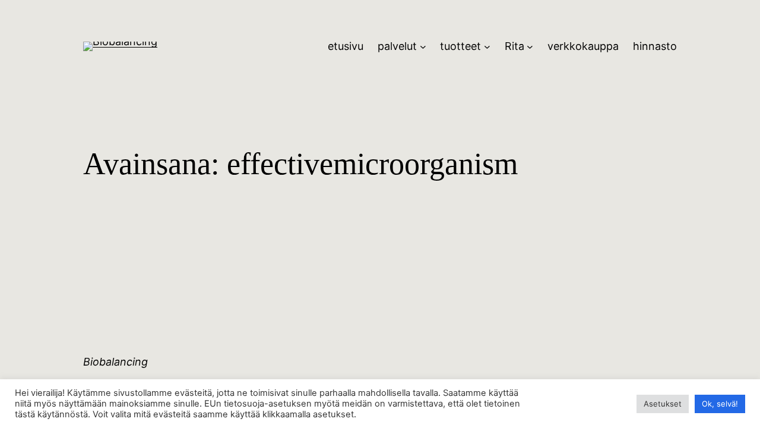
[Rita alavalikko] (530, 46)
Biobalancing (115, 361)
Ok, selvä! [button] (720, 403)
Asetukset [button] (663, 403)
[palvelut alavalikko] (423, 46)
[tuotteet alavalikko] (487, 46)
